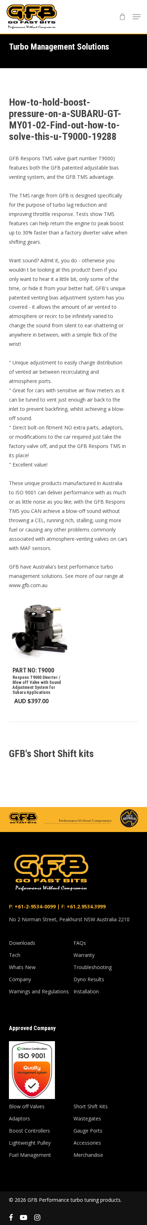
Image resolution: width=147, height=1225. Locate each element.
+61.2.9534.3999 (85, 906)
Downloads (22, 942)
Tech (14, 955)
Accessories (87, 1142)
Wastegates (87, 1118)
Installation (86, 991)
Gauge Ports (88, 1130)
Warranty (84, 955)
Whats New (22, 967)
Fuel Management (30, 1154)
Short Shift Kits (91, 1106)
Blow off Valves (27, 1106)
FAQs (80, 942)
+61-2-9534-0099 (34, 906)
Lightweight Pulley (30, 1142)
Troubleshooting (93, 967)
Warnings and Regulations (39, 991)
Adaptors (19, 1118)
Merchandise (88, 1154)
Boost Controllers (29, 1130)
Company (20, 979)
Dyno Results (89, 979)
